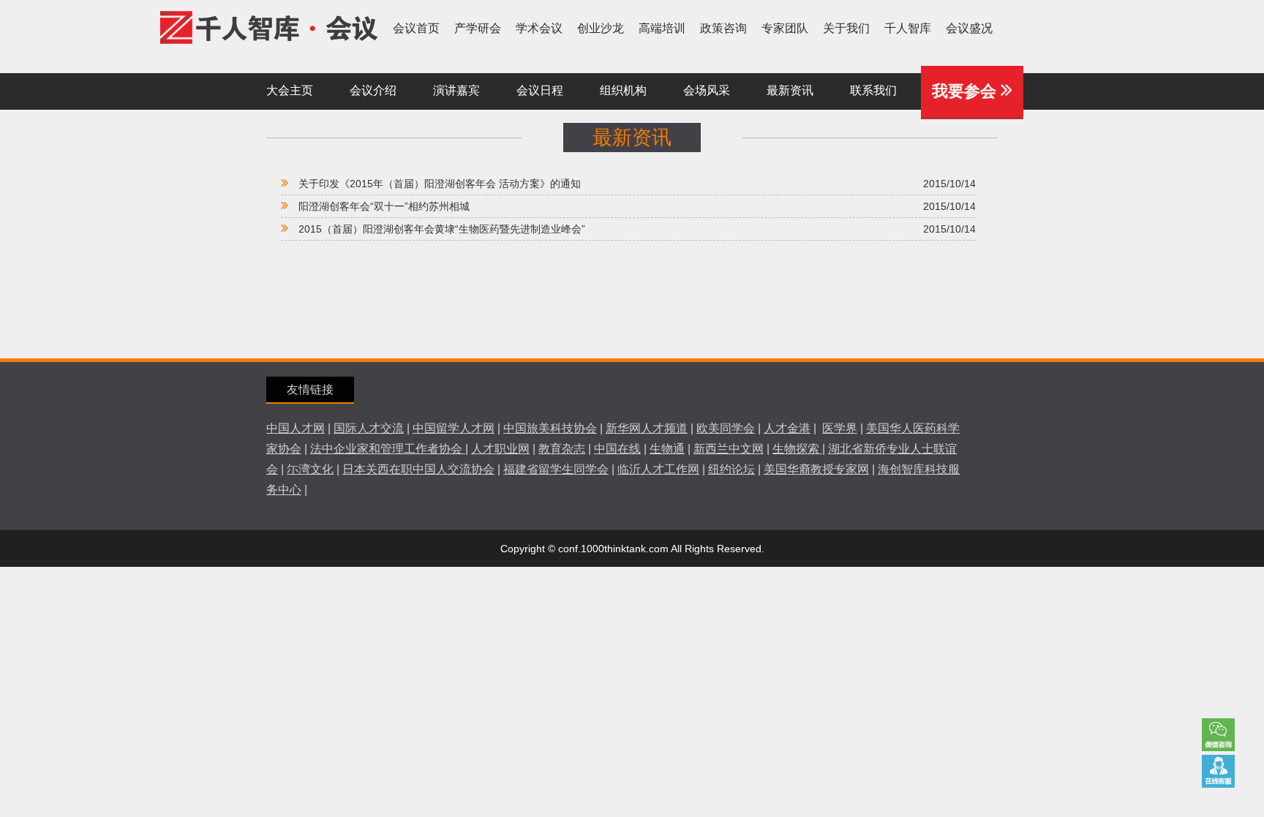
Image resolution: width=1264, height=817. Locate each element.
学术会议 (539, 28)
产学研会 (477, 28)
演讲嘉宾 (456, 90)
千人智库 (907, 28)
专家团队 (784, 28)
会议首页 (416, 28)
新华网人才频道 (647, 428)
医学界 (839, 428)
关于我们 (846, 28)
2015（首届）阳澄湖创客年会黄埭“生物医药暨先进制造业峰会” (441, 229)
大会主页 (289, 90)
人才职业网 (500, 449)
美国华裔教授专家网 (816, 469)
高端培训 (662, 28)
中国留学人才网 (453, 428)
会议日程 (539, 90)
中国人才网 (295, 428)
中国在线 (617, 449)
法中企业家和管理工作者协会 (387, 449)
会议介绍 (373, 90)
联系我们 (1218, 771)
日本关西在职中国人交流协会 (418, 469)
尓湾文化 (310, 469)
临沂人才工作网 (658, 469)
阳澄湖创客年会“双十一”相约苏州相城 (384, 206)
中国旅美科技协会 (550, 428)
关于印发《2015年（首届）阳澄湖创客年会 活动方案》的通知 (439, 183)
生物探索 (797, 449)
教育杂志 (561, 449)
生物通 (667, 449)
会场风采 (706, 90)
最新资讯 (790, 90)
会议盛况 (969, 28)
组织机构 (623, 90)
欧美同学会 (725, 428)
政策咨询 (723, 28)
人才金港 (787, 428)
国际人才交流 (369, 428)
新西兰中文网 (728, 449)
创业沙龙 (600, 28)
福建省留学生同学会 (556, 469)
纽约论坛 (731, 469)
